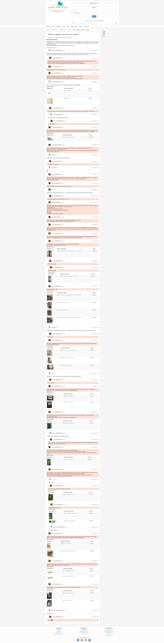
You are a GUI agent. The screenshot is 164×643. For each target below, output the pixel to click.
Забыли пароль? (77, 13)
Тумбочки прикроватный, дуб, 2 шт (69, 550)
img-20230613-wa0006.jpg (63, 302)
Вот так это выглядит (69, 402)
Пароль (94, 7)
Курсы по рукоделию (84, 632)
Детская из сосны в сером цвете (68, 357)
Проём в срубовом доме (69, 396)
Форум (53, 26)
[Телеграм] (86, 640)
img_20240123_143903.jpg (70, 520)
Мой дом (69, 29)
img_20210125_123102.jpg (69, 137)
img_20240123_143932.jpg (70, 513)
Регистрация (76, 12)
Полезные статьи (58, 632)
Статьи (68, 26)
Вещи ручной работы (84, 630)
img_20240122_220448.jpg (69, 423)
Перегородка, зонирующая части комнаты (69, 276)
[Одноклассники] (82, 640)
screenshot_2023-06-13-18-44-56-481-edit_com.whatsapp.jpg (69, 295)
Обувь (109, 634)
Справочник (74, 26)
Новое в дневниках (99, 20)
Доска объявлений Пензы (59, 634)
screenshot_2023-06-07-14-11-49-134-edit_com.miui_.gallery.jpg (70, 251)
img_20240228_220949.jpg (69, 570)
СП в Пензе (86, 26)
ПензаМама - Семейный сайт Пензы (57, 7)
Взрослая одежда (108, 632)
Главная (48, 26)
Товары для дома (108, 635)
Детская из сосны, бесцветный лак (69, 350)
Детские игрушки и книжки (109, 631)
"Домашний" (83, 629)
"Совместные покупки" (108, 629)
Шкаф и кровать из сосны (67, 365)
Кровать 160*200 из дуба (67, 543)
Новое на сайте (89, 20)
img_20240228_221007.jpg (69, 576)
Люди (63, 26)
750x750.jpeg (67, 90)
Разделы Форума (54, 29)
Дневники (58, 26)
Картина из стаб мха (69, 459)
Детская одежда (109, 630)
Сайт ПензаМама (59, 629)
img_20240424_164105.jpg (69, 593)
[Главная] (57, 3)
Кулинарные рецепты (84, 631)
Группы (80, 26)
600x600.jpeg (67, 98)
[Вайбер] (90, 640)
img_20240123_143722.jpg (70, 494)
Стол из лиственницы (68, 600)
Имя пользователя (94, 3)
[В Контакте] (78, 640)
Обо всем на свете (63, 29)
